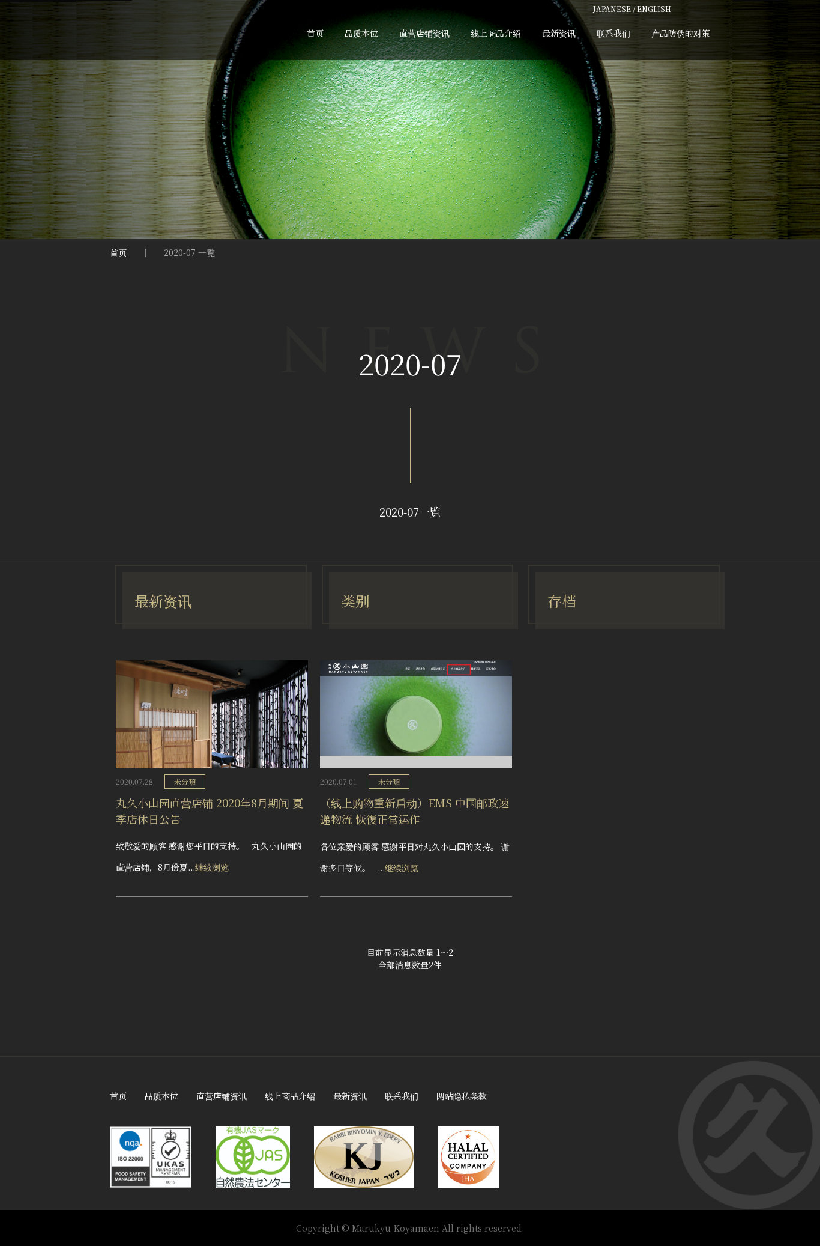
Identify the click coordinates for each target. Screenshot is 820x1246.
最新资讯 (559, 33)
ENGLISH (654, 9)
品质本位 (361, 33)
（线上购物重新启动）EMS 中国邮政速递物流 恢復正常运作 (414, 811)
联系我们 (613, 33)
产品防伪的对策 (680, 33)
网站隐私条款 (461, 1096)
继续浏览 (212, 867)
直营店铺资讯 (424, 33)
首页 (315, 33)
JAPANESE (612, 9)
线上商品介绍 (496, 33)
